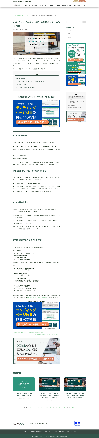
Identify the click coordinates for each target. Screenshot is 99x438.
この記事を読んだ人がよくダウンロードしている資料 (76, 97)
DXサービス (27, 5)
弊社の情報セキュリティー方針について (67, 431)
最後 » (73, 407)
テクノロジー (69, 37)
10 (38, 407)
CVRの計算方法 (20, 78)
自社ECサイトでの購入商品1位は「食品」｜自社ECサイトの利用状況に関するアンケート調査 (75, 395)
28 (56, 407)
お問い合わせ (82, 1)
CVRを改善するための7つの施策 (25, 87)
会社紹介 (59, 5)
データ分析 (68, 30)
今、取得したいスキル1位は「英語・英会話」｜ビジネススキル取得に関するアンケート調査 (49, 395)
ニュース (71, 5)
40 (64, 407)
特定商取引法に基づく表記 (41, 431)
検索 (84, 22)
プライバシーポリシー (53, 431)
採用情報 (33, 431)
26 (50, 407)
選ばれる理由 (34, 5)
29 (59, 407)
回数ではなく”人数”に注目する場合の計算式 (31, 81)
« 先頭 (30, 407)
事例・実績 (41, 5)
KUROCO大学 (65, 5)
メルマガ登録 (77, 5)
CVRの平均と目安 (21, 84)
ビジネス (24, 29)
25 (47, 407)
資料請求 (76, 1)
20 (41, 407)
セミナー (46, 5)
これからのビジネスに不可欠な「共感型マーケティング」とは (23, 394)
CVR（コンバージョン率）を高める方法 (37, 298)
